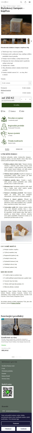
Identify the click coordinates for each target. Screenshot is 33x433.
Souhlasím (23, 429)
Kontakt (4, 373)
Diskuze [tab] (19, 149)
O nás (3, 368)
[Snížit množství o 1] (21, 99)
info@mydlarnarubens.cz (12, 411)
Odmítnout (8, 429)
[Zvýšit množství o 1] (30, 99)
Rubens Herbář (15, 303)
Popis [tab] (7, 149)
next (31, 327)
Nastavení (16, 423)
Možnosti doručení (6, 90)
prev (1, 327)
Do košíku (16, 105)
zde (18, 419)
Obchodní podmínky (7, 371)
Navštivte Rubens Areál (8, 366)
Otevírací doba (6, 378)
